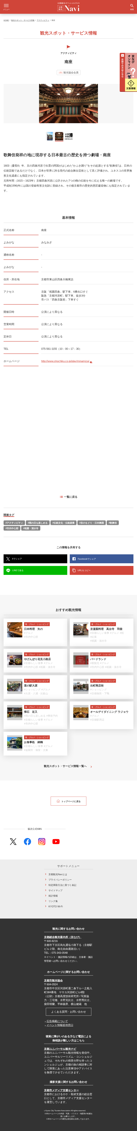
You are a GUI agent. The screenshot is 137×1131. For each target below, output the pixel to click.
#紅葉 (93, 636)
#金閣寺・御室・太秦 (36, 750)
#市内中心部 (12, 528)
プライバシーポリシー (60, 879)
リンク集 (53, 901)
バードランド (98, 659)
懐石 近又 (30, 711)
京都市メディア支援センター (61, 1090)
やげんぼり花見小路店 (37, 659)
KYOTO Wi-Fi (56, 906)
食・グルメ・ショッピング (37, 624)
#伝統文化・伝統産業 (63, 522)
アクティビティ (43, 20)
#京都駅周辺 (97, 719)
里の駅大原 (30, 685)
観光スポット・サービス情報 (22, 20)
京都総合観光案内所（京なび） (63, 937)
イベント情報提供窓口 (60, 1025)
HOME (6, 20)
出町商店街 (97, 685)
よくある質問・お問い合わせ (68, 1011)
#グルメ (28, 632)
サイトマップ (55, 890)
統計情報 (53, 895)
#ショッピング (32, 689)
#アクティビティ (14, 522)
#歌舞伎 (113, 522)
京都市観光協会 (53, 980)
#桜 (122, 632)
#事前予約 (52, 715)
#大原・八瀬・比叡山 (36, 693)
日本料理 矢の (33, 628)
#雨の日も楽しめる (38, 522)
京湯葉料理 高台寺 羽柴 (106, 628)
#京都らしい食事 (99, 632)
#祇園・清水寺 (30, 528)
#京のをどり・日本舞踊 (91, 522)
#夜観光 (94, 663)
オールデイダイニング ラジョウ (109, 711)
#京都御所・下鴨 (99, 693)
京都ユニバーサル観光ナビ (60, 1048)
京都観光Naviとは (58, 874)
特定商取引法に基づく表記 (62, 885)
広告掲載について (57, 1021)
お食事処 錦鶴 (33, 742)
